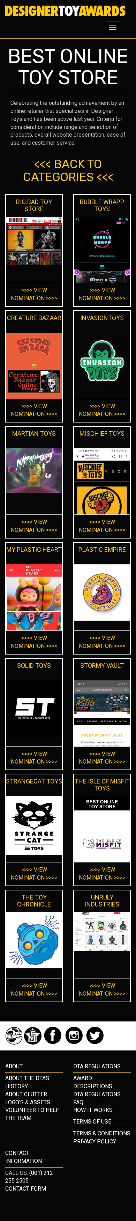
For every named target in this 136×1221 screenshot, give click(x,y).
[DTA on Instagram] (74, 1042)
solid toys (34, 665)
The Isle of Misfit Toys (102, 785)
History (16, 1086)
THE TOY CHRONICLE (34, 901)
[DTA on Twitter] (95, 1042)
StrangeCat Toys (34, 781)
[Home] (65, 11)
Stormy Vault (102, 665)
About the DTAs (27, 1078)
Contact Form (25, 1188)
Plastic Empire (102, 549)
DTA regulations (97, 1066)
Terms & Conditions (101, 1133)
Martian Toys (34, 433)
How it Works (93, 1110)
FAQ (78, 1102)
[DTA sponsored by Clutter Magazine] (14, 1042)
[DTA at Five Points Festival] (33, 1042)
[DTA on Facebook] (53, 1042)
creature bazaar (34, 317)
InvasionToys (102, 317)
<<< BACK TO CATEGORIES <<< (68, 170)
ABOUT (14, 1066)
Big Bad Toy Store (34, 205)
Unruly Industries (102, 901)
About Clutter (26, 1094)
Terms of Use (92, 1121)
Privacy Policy (94, 1141)
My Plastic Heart (34, 549)
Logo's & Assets (27, 1102)
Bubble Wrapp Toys (102, 205)
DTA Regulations (97, 1094)
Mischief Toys (102, 433)
